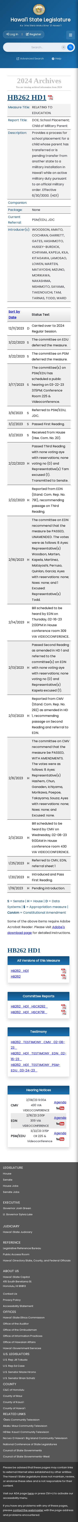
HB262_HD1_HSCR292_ (29, 1006)
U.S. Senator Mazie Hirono (19, 1372)
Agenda (60, 1102)
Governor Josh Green (17, 1208)
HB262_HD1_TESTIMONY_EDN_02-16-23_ (38, 1056)
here (31, 1493)
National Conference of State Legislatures (30, 1444)
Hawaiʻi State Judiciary (17, 1232)
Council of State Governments (22, 1450)
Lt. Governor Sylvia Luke (18, 1214)
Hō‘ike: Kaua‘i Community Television (26, 1432)
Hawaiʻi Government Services (22, 1348)
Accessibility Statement (18, 1306)
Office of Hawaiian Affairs (19, 1342)
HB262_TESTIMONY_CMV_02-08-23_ (38, 1045)
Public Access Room (16, 1254)
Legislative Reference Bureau (22, 1248)
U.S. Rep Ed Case (14, 1366)
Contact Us (10, 1293)
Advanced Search (32, 58)
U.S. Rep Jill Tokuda (15, 1359)
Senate (7, 1179)
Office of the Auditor (16, 1323)
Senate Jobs (11, 1192)
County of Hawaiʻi (14, 1408)
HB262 (16, 976)
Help (58, 58)
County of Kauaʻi (13, 1402)
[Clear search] (63, 47)
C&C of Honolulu (13, 1390)
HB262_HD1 (20, 971)
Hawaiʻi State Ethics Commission (24, 1317)
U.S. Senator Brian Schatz (19, 1378)
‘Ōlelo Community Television (21, 1419)
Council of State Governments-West (26, 1456)
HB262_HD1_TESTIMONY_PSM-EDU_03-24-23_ (35, 1068)
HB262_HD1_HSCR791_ (29, 1012)
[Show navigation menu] (70, 35)
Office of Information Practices (22, 1336)
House (7, 1173)
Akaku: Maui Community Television (25, 1426)
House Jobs (10, 1186)
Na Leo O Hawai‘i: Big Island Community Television (35, 1438)
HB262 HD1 (26, 97)
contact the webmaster (28, 1510)
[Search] (70, 47)
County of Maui (12, 1396)
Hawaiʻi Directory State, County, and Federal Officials (37, 1260)
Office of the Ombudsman (20, 1330)
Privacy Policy (12, 1300)
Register (35, 34)
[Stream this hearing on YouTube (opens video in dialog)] (60, 1108)
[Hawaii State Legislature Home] (39, 10)
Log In (14, 34)
